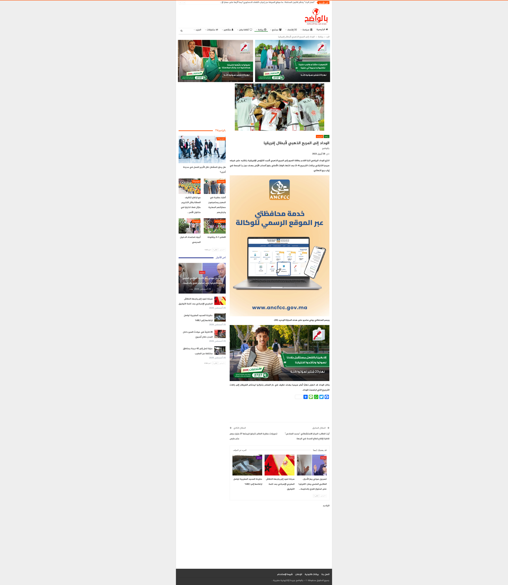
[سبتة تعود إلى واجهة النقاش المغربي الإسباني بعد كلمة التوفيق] (279, 465)
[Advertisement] (230, 16)
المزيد (198, 30)
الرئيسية (320, 29)
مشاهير (227, 30)
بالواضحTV (221, 139)
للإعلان (298, 574)
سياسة (305, 30)
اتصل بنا (325, 574)
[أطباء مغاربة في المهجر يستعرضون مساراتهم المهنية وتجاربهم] (215, 186)
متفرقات (211, 30)
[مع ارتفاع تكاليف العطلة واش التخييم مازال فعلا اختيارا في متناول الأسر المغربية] (190, 186)
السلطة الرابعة (220, 221)
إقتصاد (290, 30)
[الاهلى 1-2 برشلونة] (215, 226)
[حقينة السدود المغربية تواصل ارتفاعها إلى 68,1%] (247, 465)
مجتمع (275, 30)
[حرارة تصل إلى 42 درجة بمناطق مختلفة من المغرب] (220, 350)
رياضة (260, 30)
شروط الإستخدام (285, 574)
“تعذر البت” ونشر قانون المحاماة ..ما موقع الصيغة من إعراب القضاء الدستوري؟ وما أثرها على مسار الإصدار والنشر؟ (262, 2)
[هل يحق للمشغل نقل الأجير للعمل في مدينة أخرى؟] (202, 149)
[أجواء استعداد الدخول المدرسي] (190, 226)
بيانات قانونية (312, 574)
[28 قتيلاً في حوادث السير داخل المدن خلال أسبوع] (220, 334)
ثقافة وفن (244, 30)
